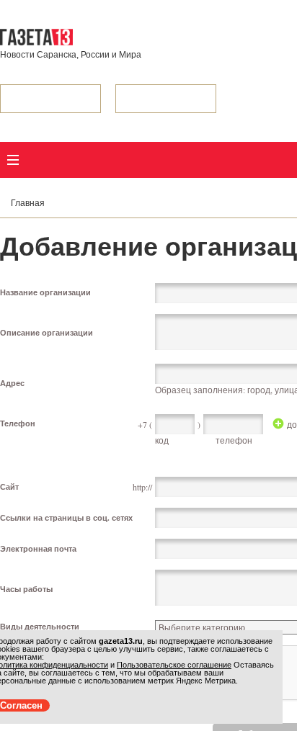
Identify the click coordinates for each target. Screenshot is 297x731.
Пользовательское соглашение (174, 664)
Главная (28, 203)
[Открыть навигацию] (13, 160)
